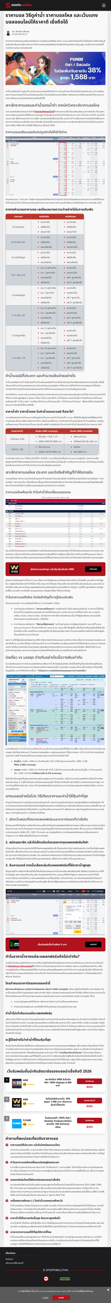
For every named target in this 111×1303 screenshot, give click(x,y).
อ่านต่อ (45, 1298)
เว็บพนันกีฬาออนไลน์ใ (44, 111)
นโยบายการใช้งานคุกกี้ (14, 1263)
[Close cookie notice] (108, 1290)
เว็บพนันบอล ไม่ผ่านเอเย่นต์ (20, 966)
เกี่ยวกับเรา (10, 1253)
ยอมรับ (61, 1297)
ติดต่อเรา (9, 1259)
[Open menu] (103, 5)
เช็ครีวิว (89, 1086)
